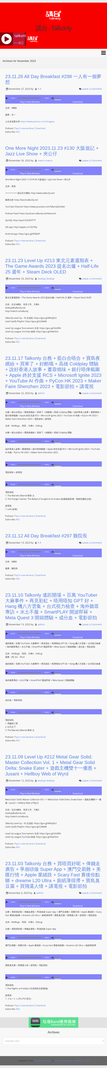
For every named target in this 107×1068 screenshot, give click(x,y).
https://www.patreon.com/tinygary (37, 121)
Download (78, 101)
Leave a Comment (92, 88)
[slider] (58, 98)
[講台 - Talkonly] (53, 23)
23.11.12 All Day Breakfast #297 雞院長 (46, 535)
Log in (86, 1060)
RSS (18, 131)
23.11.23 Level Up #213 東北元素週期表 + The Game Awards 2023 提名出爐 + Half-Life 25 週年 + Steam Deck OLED (52, 266)
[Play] (7, 98)
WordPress (78, 1060)
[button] (53, 53)
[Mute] (52, 98)
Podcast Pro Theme (43, 1060)
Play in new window (23, 128)
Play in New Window (30, 101)
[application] (53, 97)
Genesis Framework (63, 1060)
